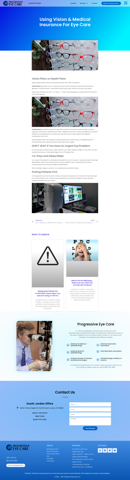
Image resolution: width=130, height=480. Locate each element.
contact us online (85, 367)
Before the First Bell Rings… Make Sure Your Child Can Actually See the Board (82, 282)
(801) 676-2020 (109, 367)
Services (83, 3)
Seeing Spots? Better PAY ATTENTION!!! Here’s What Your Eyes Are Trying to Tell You (47, 293)
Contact (94, 3)
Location (73, 3)
